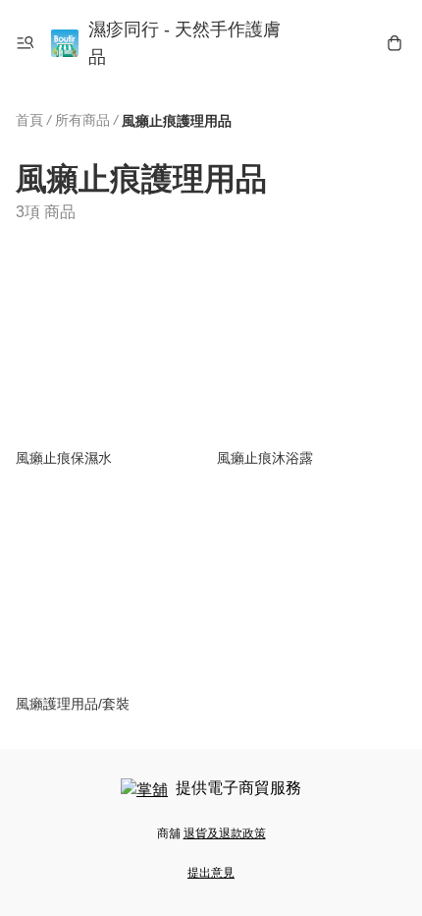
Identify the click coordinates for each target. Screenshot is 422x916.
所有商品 (82, 120)
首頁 (29, 120)
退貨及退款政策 (225, 833)
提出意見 (211, 873)
